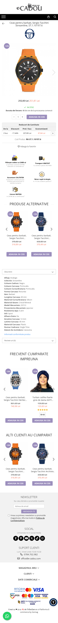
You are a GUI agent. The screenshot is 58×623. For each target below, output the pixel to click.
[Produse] (3, 17)
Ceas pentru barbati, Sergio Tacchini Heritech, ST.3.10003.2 (15, 398)
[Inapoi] (2, 23)
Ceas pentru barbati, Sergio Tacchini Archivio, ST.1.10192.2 (41, 237)
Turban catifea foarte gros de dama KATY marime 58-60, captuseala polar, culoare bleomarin (42, 398)
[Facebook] (15, 538)
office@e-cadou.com (30, 558)
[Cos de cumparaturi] (48, 17)
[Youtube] (26, 538)
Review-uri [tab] (10, 340)
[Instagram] (42, 538)
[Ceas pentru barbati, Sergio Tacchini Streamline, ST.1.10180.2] (17, 222)
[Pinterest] (21, 538)
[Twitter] (31, 538)
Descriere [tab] (8, 271)
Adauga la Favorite (28, 146)
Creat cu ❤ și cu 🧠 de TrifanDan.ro (23, 609)
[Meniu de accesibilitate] (53, 602)
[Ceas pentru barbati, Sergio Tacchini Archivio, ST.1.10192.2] (41, 222)
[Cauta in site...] (55, 17)
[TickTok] (37, 538)
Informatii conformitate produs (17, 334)
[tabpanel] (29, 69)
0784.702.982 (30, 554)
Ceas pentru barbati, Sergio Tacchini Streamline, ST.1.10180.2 (16, 237)
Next (53, 72)
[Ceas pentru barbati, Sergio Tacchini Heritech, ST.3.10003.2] (16, 380)
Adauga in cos (37, 117)
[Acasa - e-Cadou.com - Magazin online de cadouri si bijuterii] (29, 7)
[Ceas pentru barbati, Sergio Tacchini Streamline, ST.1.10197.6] (29, 69)
